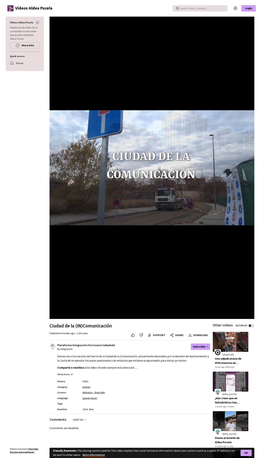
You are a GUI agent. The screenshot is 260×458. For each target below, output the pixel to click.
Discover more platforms (22, 452)
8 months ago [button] (67, 333)
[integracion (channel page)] (53, 346)
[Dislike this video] (141, 335)
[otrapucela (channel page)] (218, 352)
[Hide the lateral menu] (37, 22)
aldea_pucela (229, 394)
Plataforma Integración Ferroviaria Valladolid (86, 345)
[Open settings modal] (235, 8)
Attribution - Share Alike (93, 392)
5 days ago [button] (220, 367)
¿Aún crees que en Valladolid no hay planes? (226, 400)
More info (27, 45)
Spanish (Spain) (89, 398)
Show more (63, 374)
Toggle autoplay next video (251, 325)
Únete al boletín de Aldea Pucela (227, 440)
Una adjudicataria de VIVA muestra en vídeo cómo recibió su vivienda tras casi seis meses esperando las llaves (228, 361)
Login (248, 8)
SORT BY (78, 420)
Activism (86, 387)
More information (94, 455)
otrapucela (228, 354)
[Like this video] (133, 335)
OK (246, 453)
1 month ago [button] (221, 406)
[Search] (177, 8)
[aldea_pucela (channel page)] (218, 392)
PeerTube (33, 449)
